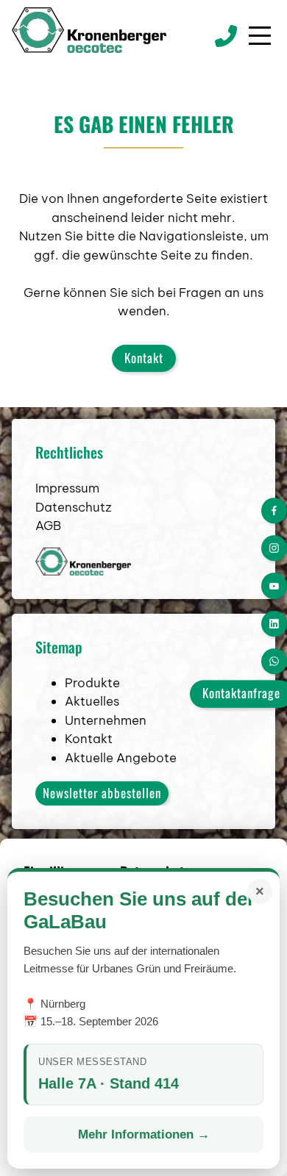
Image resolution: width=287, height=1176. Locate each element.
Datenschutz (73, 507)
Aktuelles (92, 701)
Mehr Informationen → (144, 1134)
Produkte (92, 683)
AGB (48, 525)
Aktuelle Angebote (121, 758)
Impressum (67, 488)
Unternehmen (105, 720)
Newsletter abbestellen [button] (102, 793)
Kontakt (143, 357)
